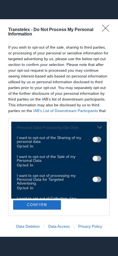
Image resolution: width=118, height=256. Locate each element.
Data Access (59, 226)
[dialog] (59, 128)
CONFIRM (37, 205)
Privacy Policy (90, 226)
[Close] (107, 30)
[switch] (96, 139)
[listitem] (59, 127)
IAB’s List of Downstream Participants (65, 110)
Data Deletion (28, 226)
